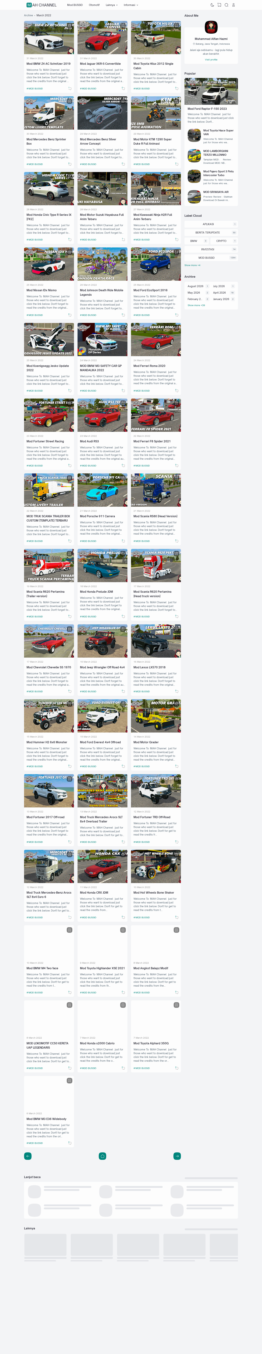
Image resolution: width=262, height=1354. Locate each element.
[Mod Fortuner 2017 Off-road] (49, 806)
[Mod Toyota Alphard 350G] (156, 1032)
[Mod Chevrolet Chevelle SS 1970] (49, 656)
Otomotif (94, 4)
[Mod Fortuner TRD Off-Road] (156, 806)
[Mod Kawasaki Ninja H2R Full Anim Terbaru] (156, 204)
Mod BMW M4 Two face (42, 968)
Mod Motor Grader (146, 742)
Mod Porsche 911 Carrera (97, 516)
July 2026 (219, 286)
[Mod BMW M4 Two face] (49, 957)
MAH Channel (41, 5)
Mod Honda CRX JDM (94, 892)
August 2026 (195, 286)
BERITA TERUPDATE (208, 232)
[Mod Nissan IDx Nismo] (49, 279)
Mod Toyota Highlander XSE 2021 (102, 968)
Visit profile (211, 59)
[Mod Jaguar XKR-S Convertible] (102, 53)
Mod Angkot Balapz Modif (150, 968)
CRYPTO (221, 240)
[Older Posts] (28, 1156)
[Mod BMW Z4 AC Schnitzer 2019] (49, 53)
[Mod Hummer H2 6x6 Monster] (49, 731)
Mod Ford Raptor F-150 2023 (207, 108)
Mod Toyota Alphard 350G (151, 1043)
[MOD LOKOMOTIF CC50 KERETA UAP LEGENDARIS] (49, 1032)
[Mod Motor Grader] (156, 731)
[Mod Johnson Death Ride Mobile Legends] (102, 279)
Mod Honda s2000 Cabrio (97, 1043)
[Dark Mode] (212, 5)
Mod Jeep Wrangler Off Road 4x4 (102, 667)
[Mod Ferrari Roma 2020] (156, 355)
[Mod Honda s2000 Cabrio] (102, 1032)
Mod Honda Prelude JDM (96, 591)
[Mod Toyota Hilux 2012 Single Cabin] (156, 53)
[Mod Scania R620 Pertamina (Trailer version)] (49, 581)
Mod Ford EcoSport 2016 (150, 290)
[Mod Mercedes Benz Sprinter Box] (49, 128)
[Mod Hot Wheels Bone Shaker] (156, 882)
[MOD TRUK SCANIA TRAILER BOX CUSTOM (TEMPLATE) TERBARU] (49, 505)
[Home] (102, 1156)
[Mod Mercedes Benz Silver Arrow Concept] (102, 128)
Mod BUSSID (75, 4)
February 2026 (196, 299)
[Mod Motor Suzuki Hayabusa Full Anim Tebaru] (102, 204)
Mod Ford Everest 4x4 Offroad (100, 742)
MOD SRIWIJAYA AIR (216, 191)
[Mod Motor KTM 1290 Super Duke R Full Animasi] (156, 128)
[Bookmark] (69, 26)
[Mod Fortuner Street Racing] (49, 430)
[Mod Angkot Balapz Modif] (156, 957)
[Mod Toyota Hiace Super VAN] (194, 140)
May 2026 (194, 292)
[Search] (226, 5)
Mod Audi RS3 (89, 441)
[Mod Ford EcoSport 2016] (156, 279)
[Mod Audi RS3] (102, 430)
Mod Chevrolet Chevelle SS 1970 (49, 667)
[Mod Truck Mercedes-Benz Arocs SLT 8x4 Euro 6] (49, 882)
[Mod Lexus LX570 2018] (156, 656)
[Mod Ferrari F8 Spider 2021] (156, 430)
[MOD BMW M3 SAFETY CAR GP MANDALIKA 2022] (102, 355)
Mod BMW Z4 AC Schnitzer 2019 (49, 63)
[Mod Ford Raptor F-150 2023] (211, 103)
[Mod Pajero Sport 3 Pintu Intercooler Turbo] (194, 181)
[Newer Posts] (177, 1156)
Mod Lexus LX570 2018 (149, 667)
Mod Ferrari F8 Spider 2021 (152, 441)
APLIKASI (208, 224)
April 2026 (219, 292)
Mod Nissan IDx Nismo (42, 290)
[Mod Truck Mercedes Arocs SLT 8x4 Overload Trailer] (102, 806)
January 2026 (221, 299)
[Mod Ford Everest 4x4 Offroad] (102, 731)
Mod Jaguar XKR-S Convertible (100, 63)
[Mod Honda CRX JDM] (102, 882)
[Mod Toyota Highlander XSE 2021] (102, 957)
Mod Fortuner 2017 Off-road (46, 817)
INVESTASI (207, 249)
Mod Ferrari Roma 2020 (149, 366)
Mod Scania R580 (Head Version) (155, 516)
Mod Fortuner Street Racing (45, 441)
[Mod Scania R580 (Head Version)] (156, 505)
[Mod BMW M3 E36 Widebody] (49, 1108)
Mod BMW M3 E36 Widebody (46, 1119)
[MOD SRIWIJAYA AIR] (194, 202)
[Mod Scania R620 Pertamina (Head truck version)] (156, 581)
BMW (193, 240)
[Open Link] (233, 5)
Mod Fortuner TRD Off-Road (151, 817)
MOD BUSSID (36, 88)
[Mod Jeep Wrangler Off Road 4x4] (102, 656)
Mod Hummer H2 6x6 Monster (47, 742)
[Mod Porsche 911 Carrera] (102, 505)
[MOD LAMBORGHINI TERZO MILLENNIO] (194, 161)
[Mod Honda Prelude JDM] (102, 581)
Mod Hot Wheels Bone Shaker (153, 892)
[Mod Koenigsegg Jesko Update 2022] (49, 355)
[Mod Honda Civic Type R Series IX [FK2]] (49, 204)
